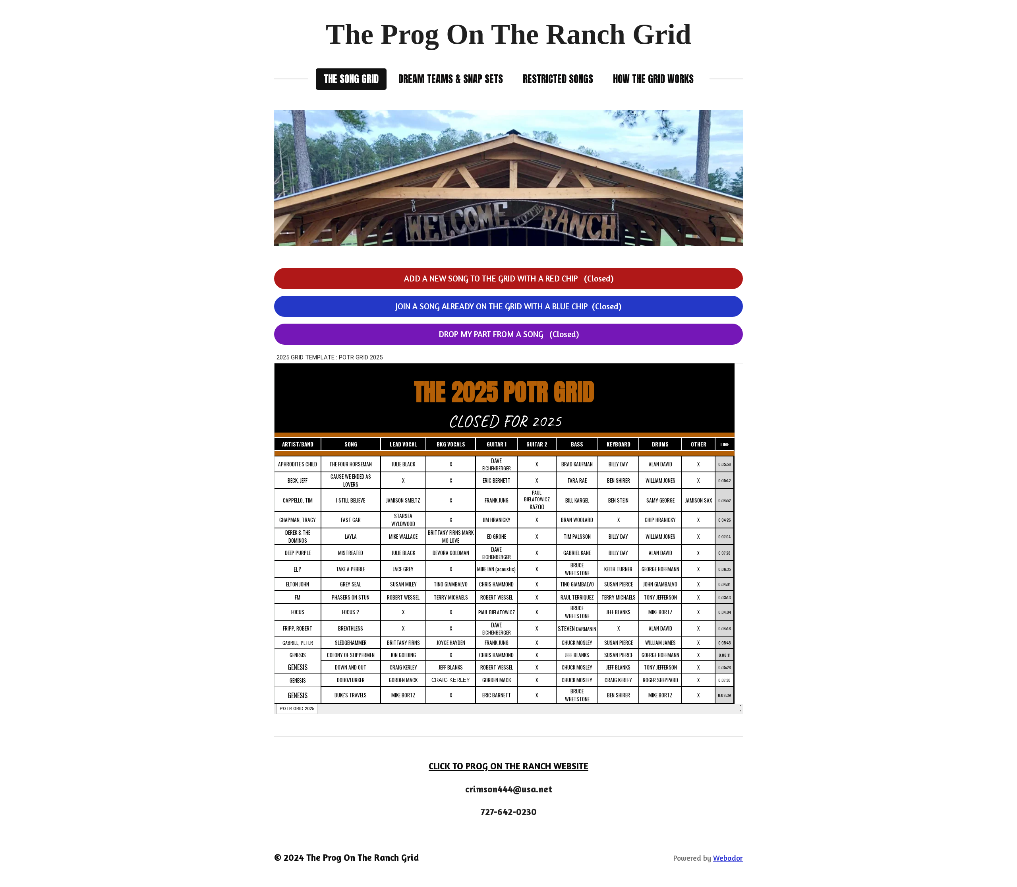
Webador (728, 858)
